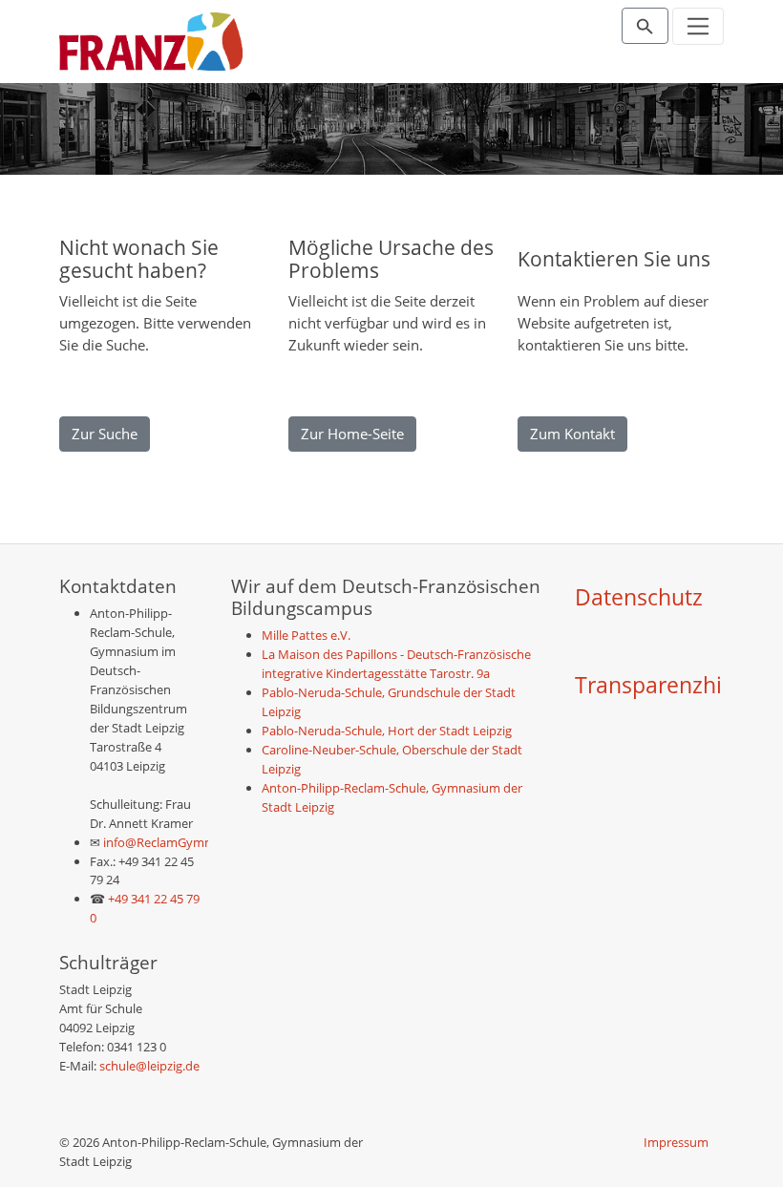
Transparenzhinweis (678, 685)
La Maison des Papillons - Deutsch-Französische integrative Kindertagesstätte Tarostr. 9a (396, 664)
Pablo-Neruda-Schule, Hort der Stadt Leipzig (387, 730)
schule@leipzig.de (149, 1065)
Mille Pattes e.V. (306, 635)
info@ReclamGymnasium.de (182, 842)
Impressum (676, 1142)
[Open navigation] (698, 26)
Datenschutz (639, 597)
